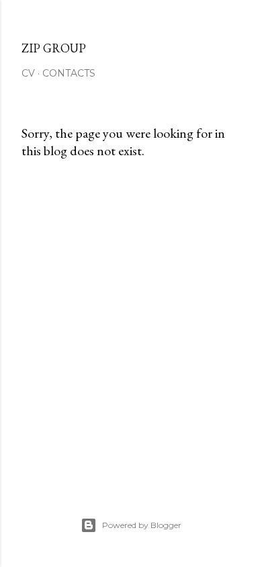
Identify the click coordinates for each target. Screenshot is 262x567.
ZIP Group (53, 48)
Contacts (68, 73)
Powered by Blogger (141, 525)
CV (28, 73)
